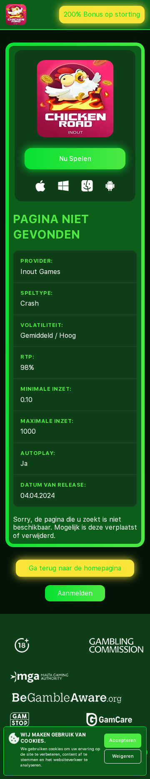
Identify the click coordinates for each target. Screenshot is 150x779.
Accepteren (122, 740)
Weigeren (123, 756)
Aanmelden (75, 593)
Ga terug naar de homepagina (75, 568)
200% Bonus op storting (102, 14)
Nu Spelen (75, 159)
